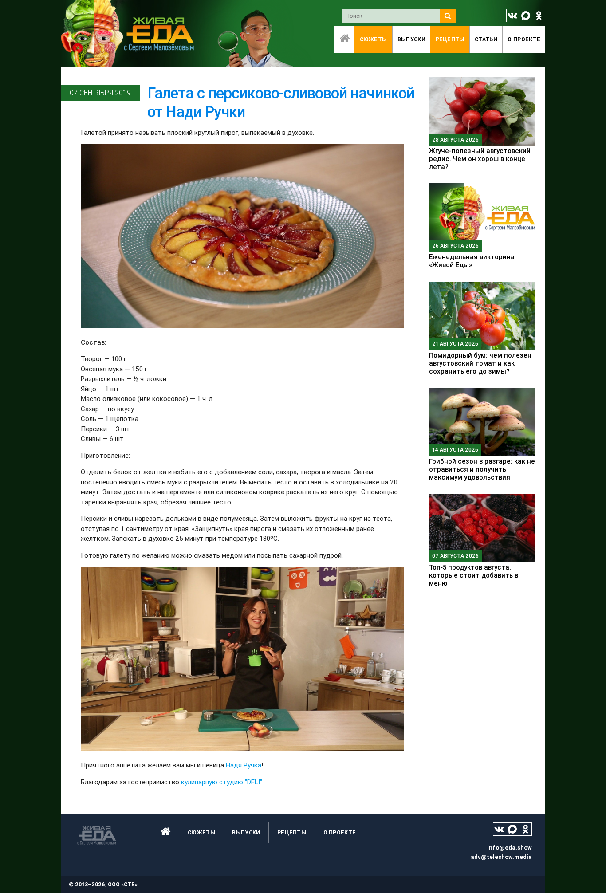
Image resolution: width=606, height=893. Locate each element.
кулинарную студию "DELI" (221, 782)
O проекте (524, 39)
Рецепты (450, 39)
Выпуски (411, 39)
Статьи (486, 39)
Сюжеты (373, 39)
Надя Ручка (243, 765)
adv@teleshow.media (501, 857)
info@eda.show (509, 847)
